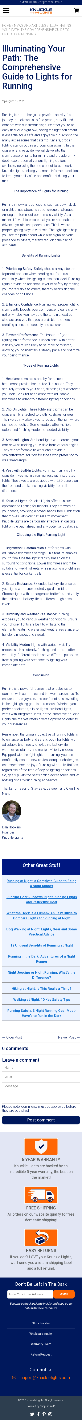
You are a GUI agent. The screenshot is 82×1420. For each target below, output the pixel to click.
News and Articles (30, 26)
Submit (64, 1294)
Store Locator (41, 1323)
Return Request (41, 1354)
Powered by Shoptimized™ (41, 1406)
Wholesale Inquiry (41, 1333)
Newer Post (67, 1037)
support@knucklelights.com (44, 1377)
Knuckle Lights (35, 1400)
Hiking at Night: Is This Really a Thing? (41, 989)
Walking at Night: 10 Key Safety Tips (41, 1000)
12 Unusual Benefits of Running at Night (42, 945)
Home (6, 26)
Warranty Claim (41, 1344)
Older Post (14, 1037)
